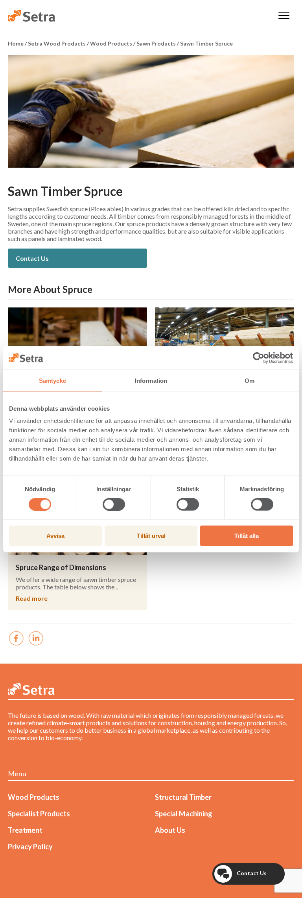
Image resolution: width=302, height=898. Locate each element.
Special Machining (183, 813)
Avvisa (55, 535)
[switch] (114, 504)
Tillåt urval (151, 535)
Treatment (25, 830)
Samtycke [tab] (52, 380)
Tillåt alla (246, 535)
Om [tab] (249, 380)
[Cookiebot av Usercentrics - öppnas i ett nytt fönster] (258, 358)
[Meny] (284, 16)
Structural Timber (183, 797)
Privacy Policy (30, 846)
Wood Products (33, 797)
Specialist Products (39, 813)
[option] (151, 111)
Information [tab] (151, 380)
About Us (170, 830)
